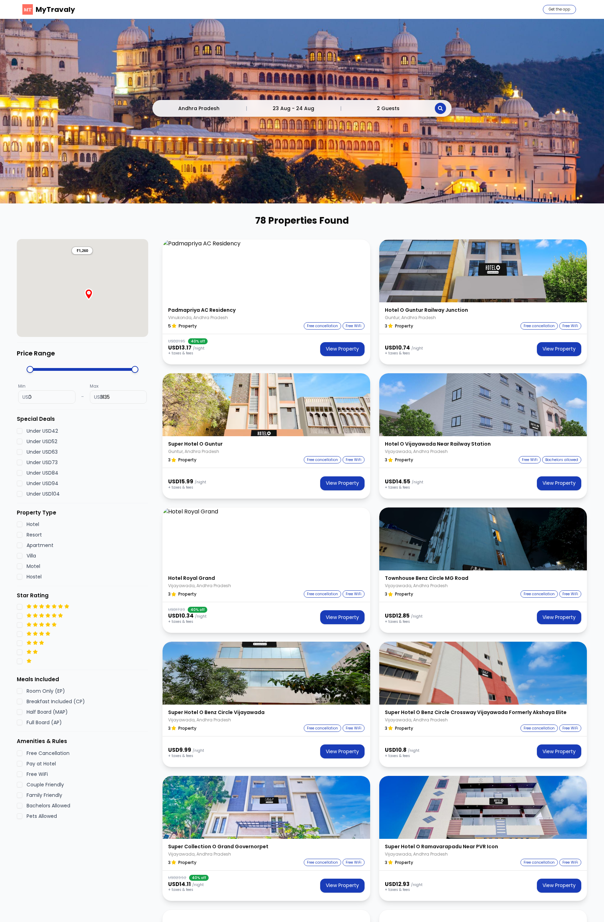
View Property (342, 348)
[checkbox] (19, 430)
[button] (82, 250)
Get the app (559, 9)
